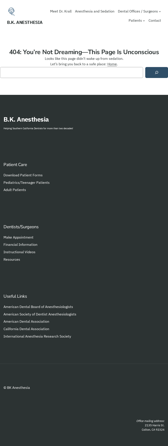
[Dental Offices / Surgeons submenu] (160, 11)
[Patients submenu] (144, 20)
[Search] (156, 72)
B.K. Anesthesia (25, 22)
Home (112, 64)
